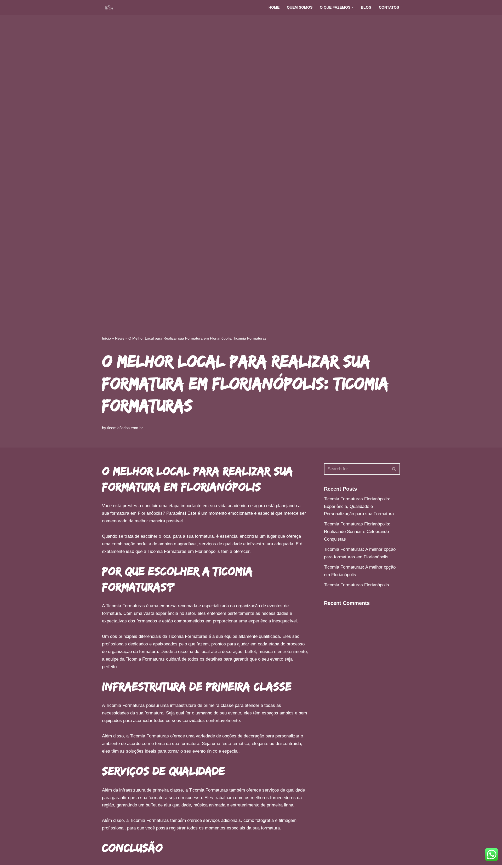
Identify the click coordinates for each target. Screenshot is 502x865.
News (119, 338)
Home (274, 7)
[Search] (394, 469)
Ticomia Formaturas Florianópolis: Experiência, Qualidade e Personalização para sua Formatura (359, 506)
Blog (366, 7)
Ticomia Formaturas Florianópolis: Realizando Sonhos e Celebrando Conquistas (357, 532)
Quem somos (299, 7)
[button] (352, 7)
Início (106, 338)
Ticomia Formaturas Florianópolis (356, 584)
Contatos (389, 7)
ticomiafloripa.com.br (125, 428)
